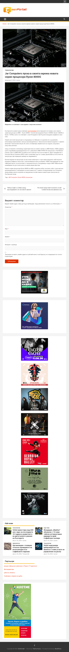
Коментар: (8, 207)
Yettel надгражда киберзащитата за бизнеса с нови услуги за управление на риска (54, 548)
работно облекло (9, 573)
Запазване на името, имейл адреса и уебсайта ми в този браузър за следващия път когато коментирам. (33, 255)
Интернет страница (11, 244)
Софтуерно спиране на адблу (13, 576)
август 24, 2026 (17, 554)
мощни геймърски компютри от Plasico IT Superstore (20, 566)
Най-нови (9, 523)
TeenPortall (21, 649)
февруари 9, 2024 (10, 80)
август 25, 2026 (48, 540)
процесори (29, 177)
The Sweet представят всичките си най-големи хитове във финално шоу (49, 188)
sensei (18, 80)
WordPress (58, 649)
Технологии (9, 70)
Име (7, 229)
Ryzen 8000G (21, 177)
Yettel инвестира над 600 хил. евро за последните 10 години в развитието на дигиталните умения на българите (23, 534)
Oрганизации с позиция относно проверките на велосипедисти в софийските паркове (22, 548)
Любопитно (16, 543)
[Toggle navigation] (5, 19)
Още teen (46, 528)
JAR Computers (12, 177)
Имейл (7, 237)
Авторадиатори (9, 569)
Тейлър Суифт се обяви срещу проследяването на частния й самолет (19, 188)
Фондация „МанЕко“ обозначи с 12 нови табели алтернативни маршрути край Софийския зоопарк (53, 534)
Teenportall (26, 554)
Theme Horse (37, 649)
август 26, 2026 (17, 540)
